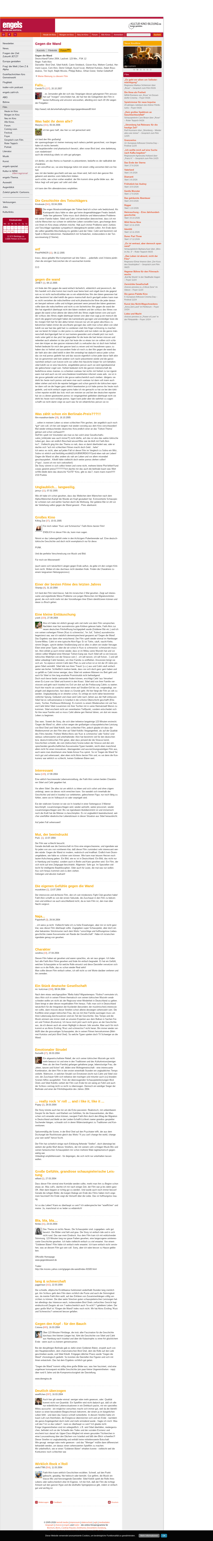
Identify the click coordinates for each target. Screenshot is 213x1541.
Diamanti (128, 177)
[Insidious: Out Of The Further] (134, 70)
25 (8, 231)
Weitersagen (43, 1502)
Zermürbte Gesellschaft (136, 284)
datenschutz (86, 1522)
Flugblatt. (7, 82)
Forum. (7, 125)
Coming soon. (11, 129)
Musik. (6, 156)
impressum (75, 1522)
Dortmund (81, 1528)
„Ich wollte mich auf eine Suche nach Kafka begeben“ (140, 151)
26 (12, 231)
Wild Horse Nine (132, 222)
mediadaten (104, 1522)
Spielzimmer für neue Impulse (140, 102)
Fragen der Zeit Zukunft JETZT (18, 55)
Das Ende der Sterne (134, 162)
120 (43, 774)
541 (47, 204)
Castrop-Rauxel (68, 1528)
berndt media (62, 1522)
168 (51, 989)
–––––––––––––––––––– (16, 197)
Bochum (51, 1528)
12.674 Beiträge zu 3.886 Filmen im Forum (15, 237)
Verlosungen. (9, 202)
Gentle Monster (132, 191)
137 (47, 88)
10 (45, 953)
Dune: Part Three (133, 236)
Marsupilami (130, 66)
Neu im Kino (82, 35)
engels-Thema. (11, 177)
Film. (5, 107)
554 (48, 1467)
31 (43, 1224)
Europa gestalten (12, 61)
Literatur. (7, 151)
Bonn (58, 1528)
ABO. (5, 97)
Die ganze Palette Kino (136, 294)
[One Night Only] (150, 70)
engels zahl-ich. (11, 92)
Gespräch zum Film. (14, 140)
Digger (127, 205)
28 (57, 417)
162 (48, 1285)
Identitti (128, 229)
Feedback (58, 1502)
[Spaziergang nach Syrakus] (140, 70)
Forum (95, 35)
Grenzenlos (130, 140)
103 (43, 618)
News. (6, 48)
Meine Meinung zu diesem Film (53, 76)
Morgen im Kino (66, 35)
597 (48, 1394)
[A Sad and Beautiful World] (147, 70)
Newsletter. (8, 43)
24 (5, 231)
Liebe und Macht (132, 314)
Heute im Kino (49, 35)
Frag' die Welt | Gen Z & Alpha (15, 68)
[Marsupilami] (137, 70)
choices (58, 1525)
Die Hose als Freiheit (135, 92)
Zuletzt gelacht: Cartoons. (16, 192)
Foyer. (7, 136)
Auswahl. (7, 182)
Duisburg (102, 1528)
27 (46, 1053)
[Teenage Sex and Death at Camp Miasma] (144, 70)
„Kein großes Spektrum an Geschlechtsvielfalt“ (138, 113)
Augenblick (8, 187)
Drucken (114, 1502)
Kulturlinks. (8, 212)
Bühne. (6, 102)
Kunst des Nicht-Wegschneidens (141, 304)
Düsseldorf (92, 1528)
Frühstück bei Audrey (135, 184)
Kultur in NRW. (10, 171)
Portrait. (8, 147)
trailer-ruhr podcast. (13, 87)
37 (48, 520)
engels (67, 1525)
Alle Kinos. (9, 122)
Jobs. (5, 207)
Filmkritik (52, 50)
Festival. (8, 132)
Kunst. (6, 161)
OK (164, 1536)
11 (51, 253)
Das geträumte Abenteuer (137, 198)
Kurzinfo (41, 50)
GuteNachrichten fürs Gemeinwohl (14, 76)
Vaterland (129, 170)
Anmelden (118, 35)
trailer (76, 1525)
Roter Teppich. (11, 143)
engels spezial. (10, 166)
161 (46, 125)
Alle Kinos (105, 35)
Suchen (157, 35)
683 (45, 1327)
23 (26, 227)
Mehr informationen (149, 1536)
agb (95, 1522)
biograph (49, 1525)
